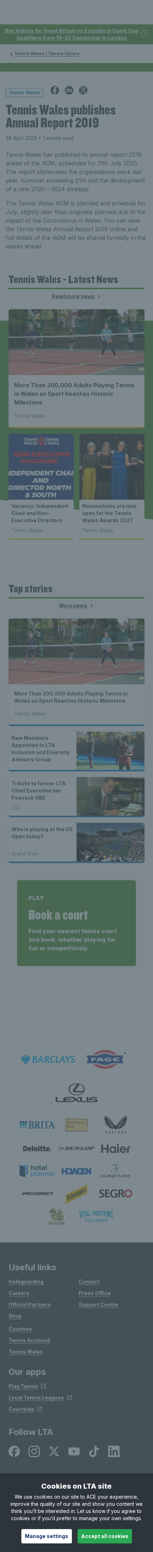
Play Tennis (23, 1386)
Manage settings (46, 1536)
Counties (20, 1329)
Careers (19, 1293)
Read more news (74, 296)
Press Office (95, 1293)
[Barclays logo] (48, 1059)
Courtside (21, 1409)
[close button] (145, 34)
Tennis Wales (26, 1352)
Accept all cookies (104, 1536)
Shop (15, 1316)
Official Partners (30, 1304)
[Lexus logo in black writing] (76, 1093)
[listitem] (37, 1125)
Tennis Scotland (29, 1340)
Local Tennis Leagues (36, 1398)
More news (73, 605)
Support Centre (98, 1304)
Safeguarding (26, 1282)
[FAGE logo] (105, 1059)
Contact (89, 1282)
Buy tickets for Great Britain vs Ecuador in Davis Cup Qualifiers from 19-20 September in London (71, 34)
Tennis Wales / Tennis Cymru (46, 53)
